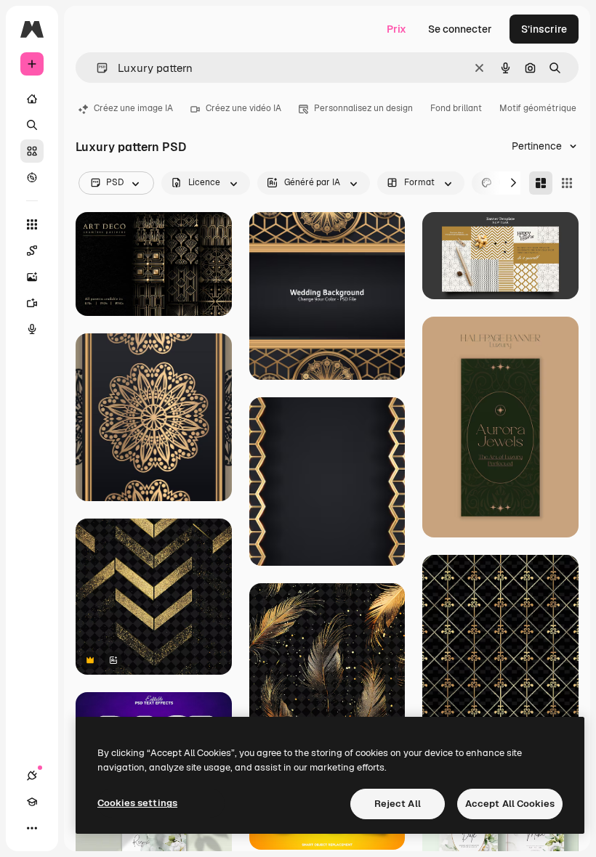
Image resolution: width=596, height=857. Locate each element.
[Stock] (32, 151)
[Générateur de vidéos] (32, 302)
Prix (396, 29)
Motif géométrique (537, 108)
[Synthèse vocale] (32, 329)
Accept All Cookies (510, 803)
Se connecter (460, 29)
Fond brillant (456, 108)
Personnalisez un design (363, 108)
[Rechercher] (32, 125)
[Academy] (32, 801)
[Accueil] (32, 98)
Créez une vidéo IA (243, 108)
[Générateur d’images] (32, 276)
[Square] (567, 183)
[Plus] (32, 828)
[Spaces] (32, 250)
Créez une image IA (133, 108)
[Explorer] (32, 177)
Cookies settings (137, 803)
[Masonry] (540, 183)
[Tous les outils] (32, 224)
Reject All (397, 803)
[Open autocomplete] (96, 67)
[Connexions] (32, 775)
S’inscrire (544, 29)
